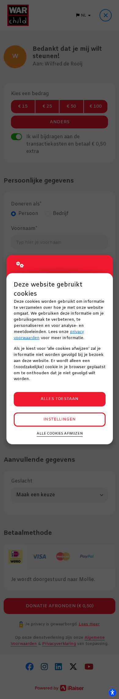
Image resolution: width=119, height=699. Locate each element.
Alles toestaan (59, 398)
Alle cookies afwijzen (60, 433)
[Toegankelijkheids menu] (112, 692)
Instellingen (59, 419)
